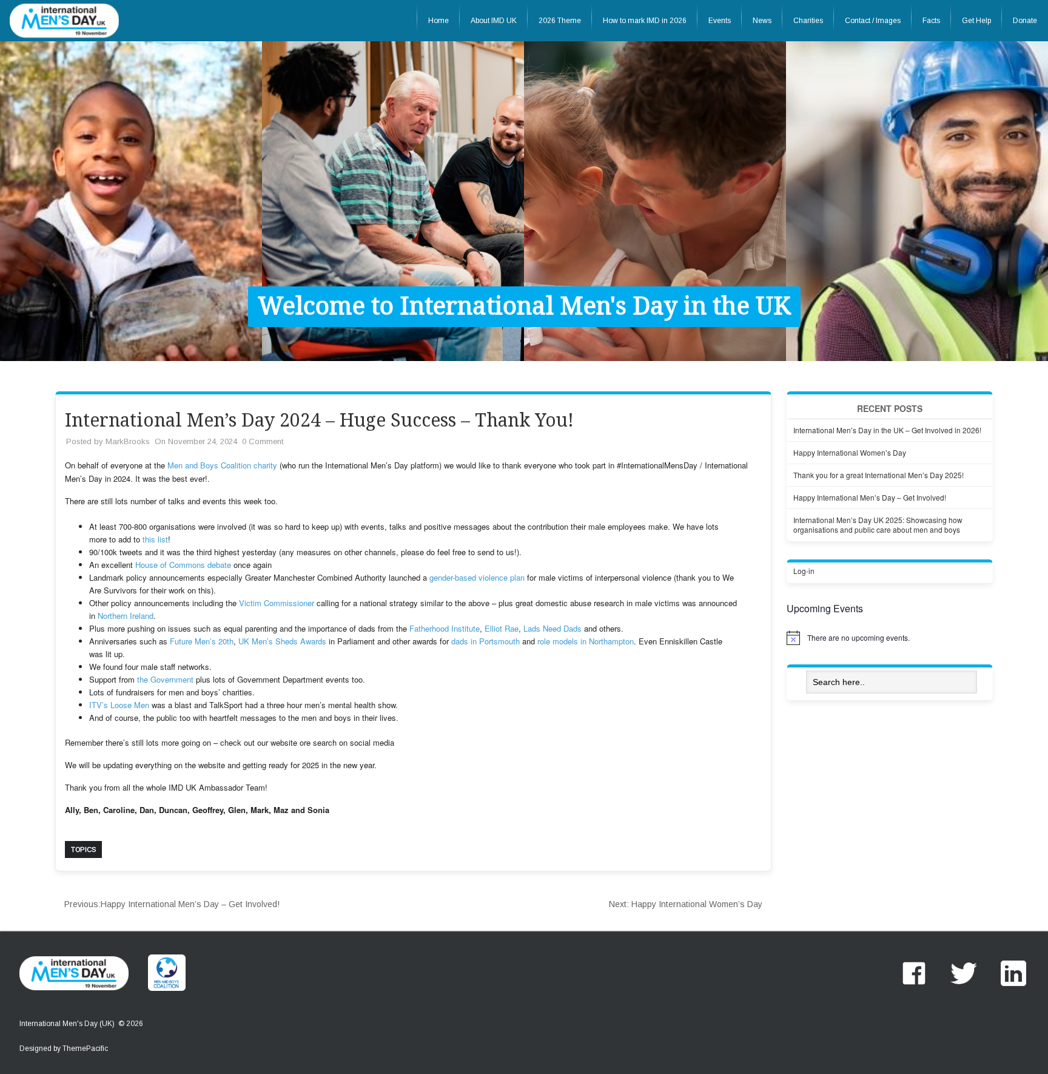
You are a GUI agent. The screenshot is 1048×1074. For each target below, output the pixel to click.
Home (438, 20)
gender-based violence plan (477, 577)
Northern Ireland (125, 615)
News (762, 20)
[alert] (890, 637)
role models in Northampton (585, 641)
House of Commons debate (183, 564)
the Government (165, 679)
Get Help (976, 20)
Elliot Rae (502, 628)
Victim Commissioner (276, 603)
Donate (1025, 20)
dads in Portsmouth (485, 641)
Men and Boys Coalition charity (222, 465)
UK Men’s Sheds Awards (282, 641)
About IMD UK (494, 20)
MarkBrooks (128, 441)
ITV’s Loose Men (119, 705)
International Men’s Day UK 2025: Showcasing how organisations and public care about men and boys (877, 525)
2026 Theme (560, 20)
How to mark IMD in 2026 (645, 20)
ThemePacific (85, 1048)
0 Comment (262, 441)
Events (719, 20)
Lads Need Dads (552, 628)
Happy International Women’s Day (685, 904)
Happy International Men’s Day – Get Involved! (172, 904)
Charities (808, 20)
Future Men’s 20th (201, 641)
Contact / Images (873, 20)
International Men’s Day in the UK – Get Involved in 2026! (887, 430)
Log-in (804, 571)
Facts (931, 20)
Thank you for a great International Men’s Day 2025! (878, 475)
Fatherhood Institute (444, 628)
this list (155, 539)
